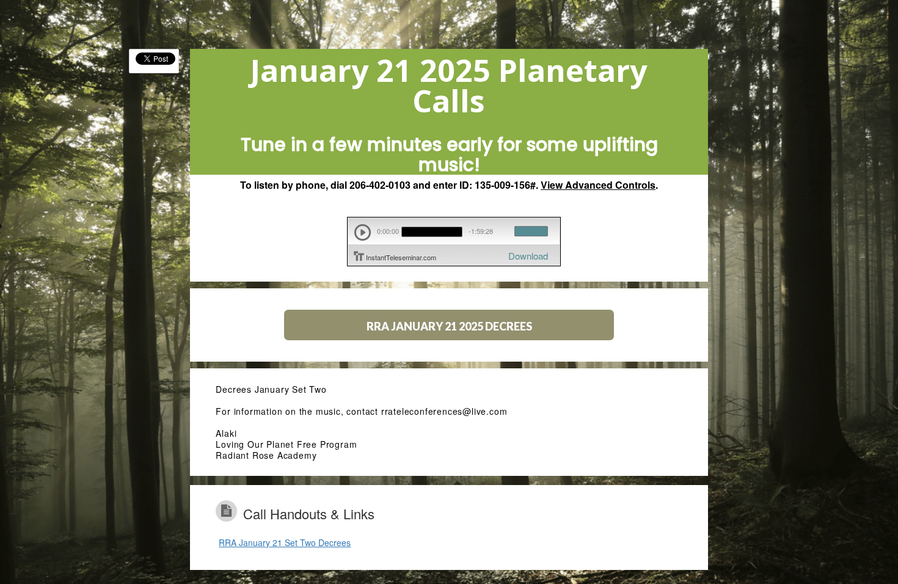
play (362, 232)
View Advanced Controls (598, 185)
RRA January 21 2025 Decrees (449, 326)
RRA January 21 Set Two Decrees (285, 542)
